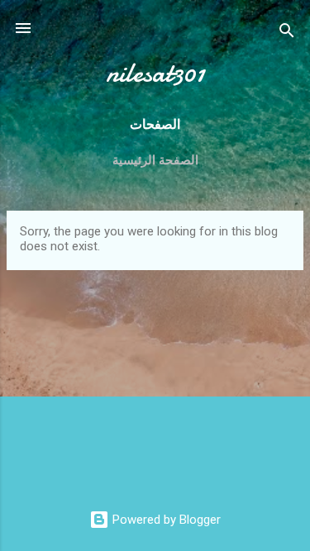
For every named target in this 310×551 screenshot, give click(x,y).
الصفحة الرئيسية (155, 160)
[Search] (287, 33)
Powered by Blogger (165, 519)
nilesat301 (155, 73)
